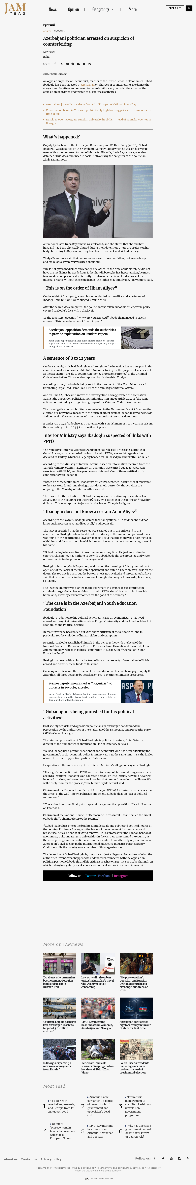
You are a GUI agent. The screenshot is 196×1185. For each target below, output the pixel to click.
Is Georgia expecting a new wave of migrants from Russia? (57, 1066)
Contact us (29, 1159)
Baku (46, 56)
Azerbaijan (88, 84)
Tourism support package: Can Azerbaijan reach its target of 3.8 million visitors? (59, 1026)
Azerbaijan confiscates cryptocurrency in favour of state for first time (135, 1025)
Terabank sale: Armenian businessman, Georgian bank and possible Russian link (59, 982)
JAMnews (49, 51)
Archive (48, 31)
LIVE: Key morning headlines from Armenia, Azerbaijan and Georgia (97, 1025)
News (53, 9)
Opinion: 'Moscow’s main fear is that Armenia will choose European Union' (62, 1131)
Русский (49, 25)
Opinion (73, 9)
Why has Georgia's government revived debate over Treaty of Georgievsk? (138, 1131)
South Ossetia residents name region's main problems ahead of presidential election (134, 1068)
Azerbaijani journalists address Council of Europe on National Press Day (91, 104)
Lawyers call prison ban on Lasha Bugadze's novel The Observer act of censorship (97, 982)
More (133, 9)
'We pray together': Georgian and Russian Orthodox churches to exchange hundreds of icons (134, 984)
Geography (100, 9)
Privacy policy (51, 1159)
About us (11, 1159)
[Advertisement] (98, 909)
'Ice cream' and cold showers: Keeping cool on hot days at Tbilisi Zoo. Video (97, 1068)
